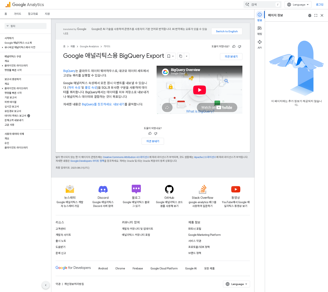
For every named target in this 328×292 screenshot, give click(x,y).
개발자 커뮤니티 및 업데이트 (137, 228)
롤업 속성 (91, 87)
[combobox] (262, 4)
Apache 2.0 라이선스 (205, 157)
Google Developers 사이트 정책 (87, 160)
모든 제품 (209, 268)
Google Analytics (89, 46)
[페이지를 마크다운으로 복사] (180, 56)
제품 (72, 46)
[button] (25, 47)
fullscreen (316, 15)
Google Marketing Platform (204, 234)
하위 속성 (74, 87)
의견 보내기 (231, 56)
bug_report (310, 15)
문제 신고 (61, 253)
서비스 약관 (194, 240)
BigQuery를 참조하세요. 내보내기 (103, 104)
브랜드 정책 (194, 253)
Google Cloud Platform (164, 268)
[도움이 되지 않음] (239, 46)
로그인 (319, 4)
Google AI (191, 268)
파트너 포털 (194, 228)
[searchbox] (26, 26)
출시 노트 (61, 240)
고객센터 (60, 228)
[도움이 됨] (234, 46)
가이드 (17, 14)
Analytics (35, 4)
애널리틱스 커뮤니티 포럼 (136, 234)
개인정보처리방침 (74, 284)
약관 (58, 284)
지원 (47, 14)
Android (103, 268)
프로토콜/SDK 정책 (199, 247)
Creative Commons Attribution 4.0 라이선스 (126, 157)
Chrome (120, 268)
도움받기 (60, 247)
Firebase (138, 268)
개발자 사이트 (63, 234)
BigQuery (69, 71)
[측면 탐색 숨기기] (46, 285)
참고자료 (33, 14)
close (322, 15)
